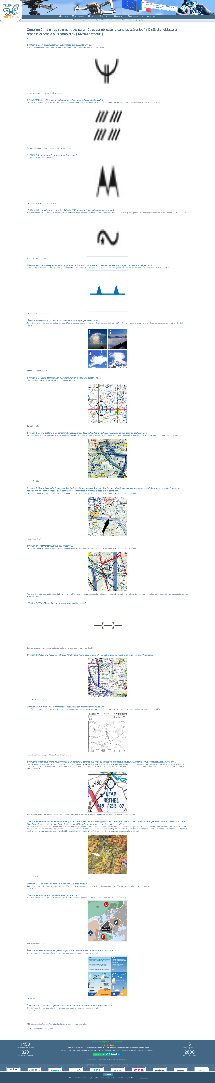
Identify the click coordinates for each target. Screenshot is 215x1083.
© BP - (91, 1059)
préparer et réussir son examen (118, 1059)
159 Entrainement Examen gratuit (40, 1029)
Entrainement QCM (102, 1059)
